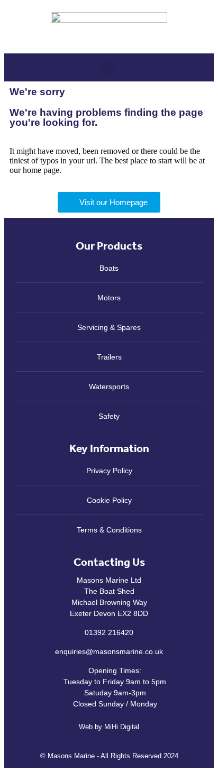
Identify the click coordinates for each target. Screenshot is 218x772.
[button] (109, 67)
